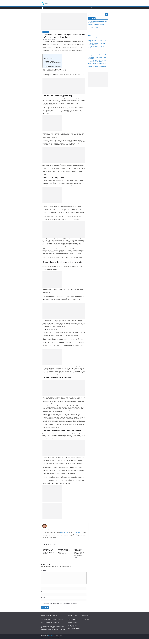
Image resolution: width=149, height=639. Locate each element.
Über (83, 618)
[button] (104, 8)
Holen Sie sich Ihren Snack (49, 58)
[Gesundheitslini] (42, 8)
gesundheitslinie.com (72, 619)
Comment (43, 570)
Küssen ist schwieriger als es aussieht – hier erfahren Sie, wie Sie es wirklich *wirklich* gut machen (97, 40)
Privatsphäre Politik (86, 619)
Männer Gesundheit (95, 7)
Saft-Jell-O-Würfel (49, 63)
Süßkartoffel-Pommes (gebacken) (51, 59)
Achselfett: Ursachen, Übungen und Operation (97, 37)
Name (43, 586)
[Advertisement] (64, 21)
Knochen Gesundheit (62, 7)
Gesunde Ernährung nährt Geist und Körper (53, 66)
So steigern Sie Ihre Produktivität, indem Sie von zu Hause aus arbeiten (48, 551)
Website (43, 597)
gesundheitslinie (49, 624)
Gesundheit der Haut (84, 7)
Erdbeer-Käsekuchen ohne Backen (52, 65)
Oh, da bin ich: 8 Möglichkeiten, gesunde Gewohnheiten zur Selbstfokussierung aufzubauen (96, 48)
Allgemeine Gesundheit (50, 7)
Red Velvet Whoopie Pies (50, 61)
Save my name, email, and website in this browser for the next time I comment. (60, 603)
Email (42, 591)
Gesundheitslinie (64, 532)
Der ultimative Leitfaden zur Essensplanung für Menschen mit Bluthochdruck (79, 552)
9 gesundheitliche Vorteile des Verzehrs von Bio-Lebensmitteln (64, 551)
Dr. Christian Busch (79, 532)
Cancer (70, 7)
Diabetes (75, 7)
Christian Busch (53, 39)
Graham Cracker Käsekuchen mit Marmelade (53, 62)
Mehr (102, 7)
